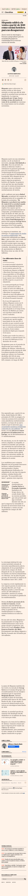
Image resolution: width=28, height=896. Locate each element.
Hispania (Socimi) (6, 782)
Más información (5, 789)
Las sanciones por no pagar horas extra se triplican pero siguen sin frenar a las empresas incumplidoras (14, 855)
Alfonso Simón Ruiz (14, 73)
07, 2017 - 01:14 (14, 75)
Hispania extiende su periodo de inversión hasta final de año (6, 496)
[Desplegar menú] (3, 12)
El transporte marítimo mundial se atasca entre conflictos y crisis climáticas (13, 849)
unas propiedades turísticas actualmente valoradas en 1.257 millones (14, 427)
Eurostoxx (8, 882)
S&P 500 (14, 9)
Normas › (24, 751)
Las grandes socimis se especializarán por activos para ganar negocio (17, 762)
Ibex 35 (3, 9)
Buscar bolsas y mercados (9, 874)
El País (24, 15)
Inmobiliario (5, 20)
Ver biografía (12, 746)
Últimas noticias (6, 845)
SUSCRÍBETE (20, 12)
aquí (24, 793)
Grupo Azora (14, 782)
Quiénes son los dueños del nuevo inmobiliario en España (18, 772)
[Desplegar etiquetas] (25, 783)
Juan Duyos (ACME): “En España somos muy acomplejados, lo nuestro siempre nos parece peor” (14, 867)
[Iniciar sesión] (25, 12)
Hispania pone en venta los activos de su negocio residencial (6, 487)
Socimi (19, 782)
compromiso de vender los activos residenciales (14, 234)
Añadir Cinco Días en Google (10, 83)
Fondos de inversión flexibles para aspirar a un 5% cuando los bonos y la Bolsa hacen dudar (13, 861)
